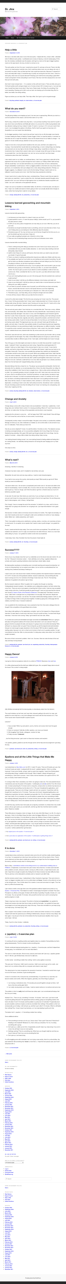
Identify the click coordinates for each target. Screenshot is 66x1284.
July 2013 (7, 1135)
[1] (41, 784)
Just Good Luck (26, 644)
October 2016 (8, 1088)
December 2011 (9, 1150)
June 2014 (7, 1115)
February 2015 (8, 1103)
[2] (45, 784)
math (24, 748)
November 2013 (9, 1128)
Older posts (8, 1053)
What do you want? (15, 108)
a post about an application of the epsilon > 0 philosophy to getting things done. (30, 835)
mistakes (31, 391)
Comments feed (9, 1172)
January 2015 (8, 1104)
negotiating (35, 644)
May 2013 (7, 1139)
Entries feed (8, 1170)
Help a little (11, 49)
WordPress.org (9, 1174)
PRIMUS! (39, 661)
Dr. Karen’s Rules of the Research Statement (24, 592)
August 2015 (8, 1099)
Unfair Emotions (9, 1082)
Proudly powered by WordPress (33, 1278)
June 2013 (7, 1137)
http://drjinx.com (20, 767)
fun (27, 391)
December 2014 (9, 1106)
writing (35, 748)
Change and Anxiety (15, 398)
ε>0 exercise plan (37, 100)
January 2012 (8, 1148)
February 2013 (8, 1144)
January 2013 (8, 1146)
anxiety (11, 391)
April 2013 (7, 1141)
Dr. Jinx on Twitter (10, 1154)
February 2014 (8, 1123)
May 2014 (7, 1117)
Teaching (26, 542)
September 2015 (9, 1097)
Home (7, 38)
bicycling (12, 100)
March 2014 (8, 1121)
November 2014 (9, 1108)
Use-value (7, 1080)
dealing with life (17, 194)
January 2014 (8, 1124)
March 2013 (8, 1142)
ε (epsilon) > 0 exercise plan (19, 934)
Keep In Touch (9, 1076)
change (11, 194)
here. (54, 661)
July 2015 (7, 1101)
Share (6, 1062)
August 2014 (8, 1112)
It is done (10, 848)
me (25, 100)
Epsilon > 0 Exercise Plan (12, 890)
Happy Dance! (12, 654)
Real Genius (8, 1074)
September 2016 (9, 1090)
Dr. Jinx (9, 9)
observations (29, 100)
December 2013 (9, 1126)
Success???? (12, 549)
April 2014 (7, 1119)
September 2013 (9, 1132)
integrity (21, 100)
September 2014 (9, 1110)
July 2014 (7, 1113)
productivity (27, 194)
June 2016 (7, 1092)
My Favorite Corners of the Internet (25, 38)
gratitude (17, 100)
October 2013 (8, 1130)
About (12, 38)
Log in (6, 1169)
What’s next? (12, 459)
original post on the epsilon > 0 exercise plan (20, 831)
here (49, 661)
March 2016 (8, 1094)
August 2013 (8, 1133)
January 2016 (8, 1095)
